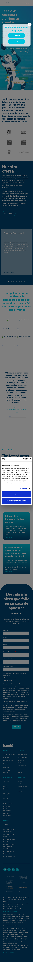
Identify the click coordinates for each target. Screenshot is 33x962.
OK (16, 494)
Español (16, 35)
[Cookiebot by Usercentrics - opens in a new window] (23, 459)
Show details (23, 488)
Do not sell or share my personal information (16, 500)
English (16, 41)
